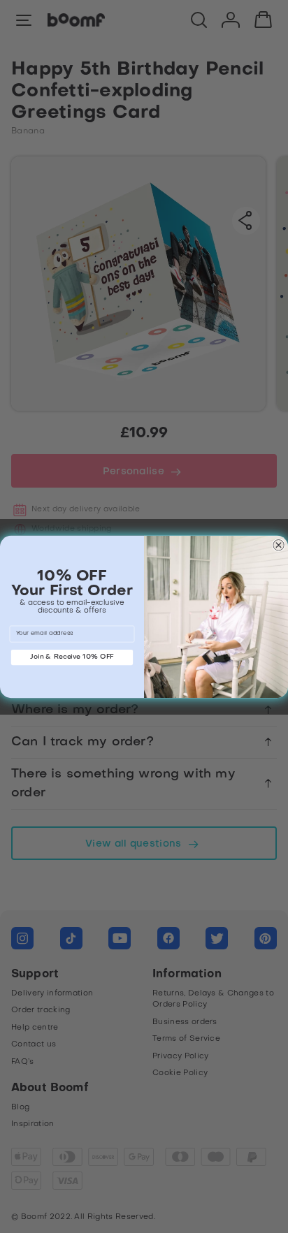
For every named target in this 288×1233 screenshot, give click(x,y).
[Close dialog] (278, 544)
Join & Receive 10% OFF (72, 657)
